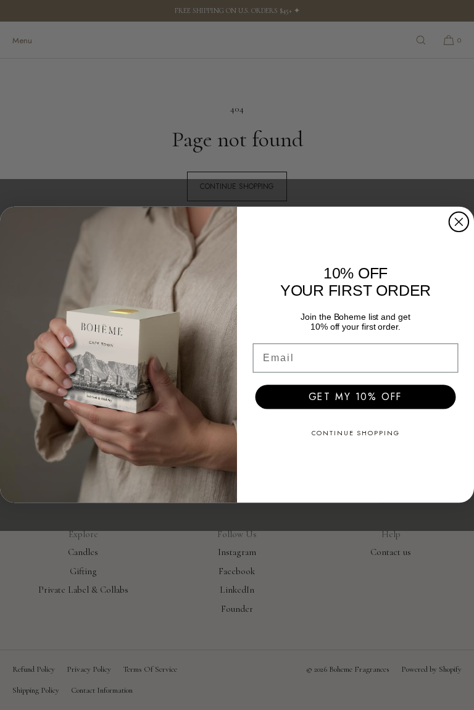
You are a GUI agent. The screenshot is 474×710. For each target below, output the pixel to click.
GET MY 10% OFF (356, 397)
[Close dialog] (459, 222)
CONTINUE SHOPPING (356, 433)
